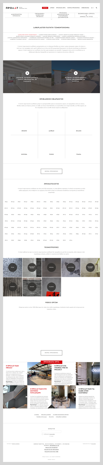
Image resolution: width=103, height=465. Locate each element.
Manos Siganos (15, 443)
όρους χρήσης (52, 434)
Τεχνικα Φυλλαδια (41, 417)
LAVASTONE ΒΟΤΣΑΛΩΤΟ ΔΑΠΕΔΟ (36, 39)
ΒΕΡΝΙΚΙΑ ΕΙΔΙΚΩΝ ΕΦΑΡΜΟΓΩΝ (85, 39)
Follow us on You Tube (51, 451)
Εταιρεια (36, 414)
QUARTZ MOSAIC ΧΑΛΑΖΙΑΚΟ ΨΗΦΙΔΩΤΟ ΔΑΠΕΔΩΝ (28, 36)
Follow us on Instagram (51, 449)
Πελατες (51, 417)
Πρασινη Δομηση (46, 414)
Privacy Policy (51, 459)
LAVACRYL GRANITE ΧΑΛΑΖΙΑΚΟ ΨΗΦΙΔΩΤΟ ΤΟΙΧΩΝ (71, 34)
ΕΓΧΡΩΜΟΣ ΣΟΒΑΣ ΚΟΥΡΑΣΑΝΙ (68, 39)
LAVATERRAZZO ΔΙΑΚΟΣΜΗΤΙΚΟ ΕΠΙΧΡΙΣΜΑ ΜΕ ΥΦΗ (41, 37)
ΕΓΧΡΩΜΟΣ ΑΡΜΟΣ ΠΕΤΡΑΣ (53, 39)
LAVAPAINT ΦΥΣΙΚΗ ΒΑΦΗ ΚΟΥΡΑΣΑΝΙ (48, 34)
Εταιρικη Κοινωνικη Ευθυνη (61, 414)
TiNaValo (45, 7)
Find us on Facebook (51, 447)
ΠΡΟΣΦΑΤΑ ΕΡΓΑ (61, 7)
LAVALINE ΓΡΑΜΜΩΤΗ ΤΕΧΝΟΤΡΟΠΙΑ (51, 36)
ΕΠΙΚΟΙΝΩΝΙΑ (85, 7)
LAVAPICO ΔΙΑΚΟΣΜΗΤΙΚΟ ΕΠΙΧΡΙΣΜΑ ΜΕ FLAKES (73, 36)
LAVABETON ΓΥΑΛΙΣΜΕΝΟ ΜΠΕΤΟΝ (18, 39)
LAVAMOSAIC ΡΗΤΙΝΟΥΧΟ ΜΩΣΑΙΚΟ (85, 37)
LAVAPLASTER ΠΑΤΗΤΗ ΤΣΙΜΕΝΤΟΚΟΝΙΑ (27, 34)
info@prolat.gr (54, 445)
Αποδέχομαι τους (49, 434)
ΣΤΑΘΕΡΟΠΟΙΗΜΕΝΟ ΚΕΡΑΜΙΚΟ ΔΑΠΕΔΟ (65, 37)
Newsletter (51, 428)
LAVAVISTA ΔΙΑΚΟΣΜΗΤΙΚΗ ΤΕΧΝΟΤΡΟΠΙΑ (17, 37)
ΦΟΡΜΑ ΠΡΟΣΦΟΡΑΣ (73, 7)
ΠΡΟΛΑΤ (12, 8)
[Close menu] (51, 20)
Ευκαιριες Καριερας (61, 417)
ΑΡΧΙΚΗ (52, 7)
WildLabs (93, 443)
